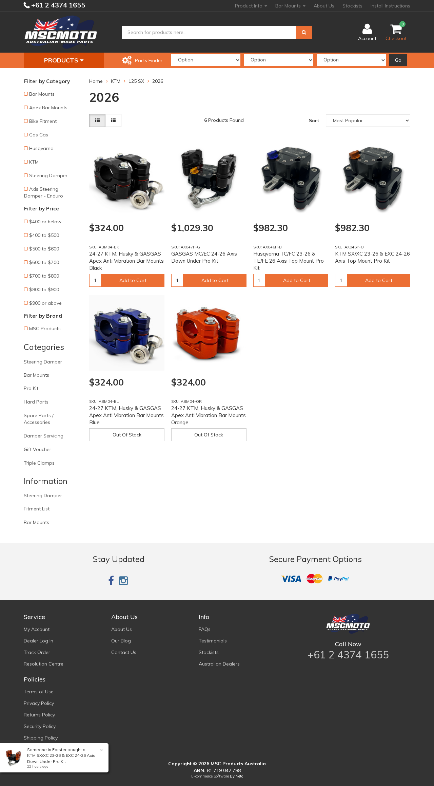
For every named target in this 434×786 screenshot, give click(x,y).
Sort (314, 120)
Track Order (37, 652)
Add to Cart (132, 280)
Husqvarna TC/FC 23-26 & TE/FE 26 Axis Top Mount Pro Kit (288, 260)
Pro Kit (31, 388)
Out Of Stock (127, 435)
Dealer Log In (38, 641)
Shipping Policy (41, 738)
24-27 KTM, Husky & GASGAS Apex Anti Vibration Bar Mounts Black (126, 260)
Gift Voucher (37, 449)
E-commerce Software (210, 776)
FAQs (205, 629)
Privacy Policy (39, 703)
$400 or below (45, 222)
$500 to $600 (44, 249)
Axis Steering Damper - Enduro (43, 192)
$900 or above (45, 303)
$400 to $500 (44, 235)
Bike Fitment (43, 121)
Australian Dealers (219, 664)
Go (398, 60)
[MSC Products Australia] (61, 32)
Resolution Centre (43, 664)
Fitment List (37, 509)
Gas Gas (38, 135)
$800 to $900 (44, 289)
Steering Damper (48, 175)
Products (62, 60)
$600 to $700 (44, 262)
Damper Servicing (43, 436)
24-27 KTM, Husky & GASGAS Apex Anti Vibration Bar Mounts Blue (126, 415)
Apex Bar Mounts (48, 108)
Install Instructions (390, 6)
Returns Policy (39, 715)
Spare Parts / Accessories (39, 418)
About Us (324, 6)
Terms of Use (39, 692)
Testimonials (213, 641)
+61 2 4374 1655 (57, 5)
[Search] (304, 32)
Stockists (352, 6)
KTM (34, 162)
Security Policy (40, 726)
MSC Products (45, 328)
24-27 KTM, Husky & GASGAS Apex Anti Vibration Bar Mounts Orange (208, 415)
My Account (37, 629)
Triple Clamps (39, 463)
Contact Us (123, 652)
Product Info (249, 6)
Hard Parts (36, 402)
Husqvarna (41, 148)
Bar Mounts (288, 6)
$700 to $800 (44, 276)
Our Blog (121, 641)
